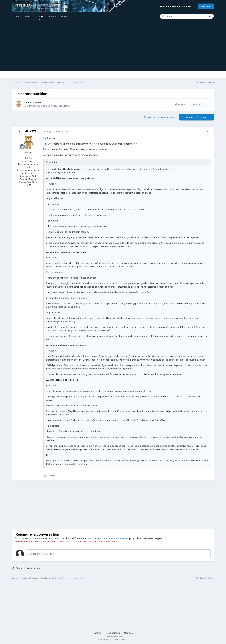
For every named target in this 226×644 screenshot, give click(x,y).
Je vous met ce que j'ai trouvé (59, 155)
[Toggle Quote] (47, 162)
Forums (39, 16)
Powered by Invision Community (113, 639)
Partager (181, 104)
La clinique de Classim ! (59, 106)
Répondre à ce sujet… (43, 553)
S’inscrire (205, 6)
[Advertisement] (113, 49)
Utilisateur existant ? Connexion (177, 6)
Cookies (128, 633)
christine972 (35, 102)
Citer (52, 475)
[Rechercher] (210, 16)
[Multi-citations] (45, 476)
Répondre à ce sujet (196, 117)
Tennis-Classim (22, 16)
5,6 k (29, 158)
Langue (97, 633)
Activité (52, 16)
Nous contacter (113, 633)
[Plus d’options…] (208, 131)
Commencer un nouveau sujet (159, 117)
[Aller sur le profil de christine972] (18, 104)
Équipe (64, 16)
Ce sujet (199, 16)
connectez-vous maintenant (114, 538)
